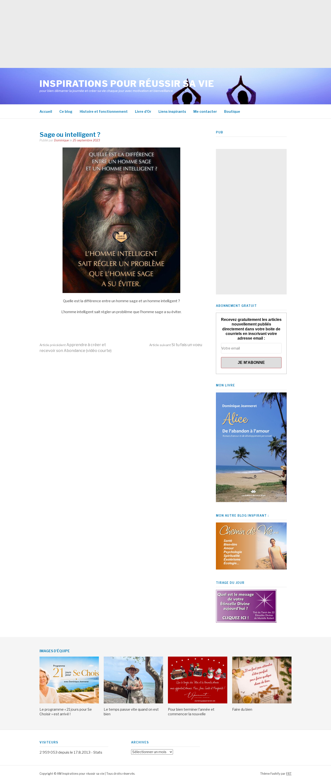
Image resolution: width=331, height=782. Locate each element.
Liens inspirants (172, 111)
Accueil (45, 111)
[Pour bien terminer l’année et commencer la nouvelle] (197, 702)
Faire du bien (242, 709)
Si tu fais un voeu (175, 344)
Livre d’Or (143, 111)
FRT (289, 773)
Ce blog (65, 111)
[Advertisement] (145, 34)
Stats (97, 752)
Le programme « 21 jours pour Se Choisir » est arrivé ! (65, 711)
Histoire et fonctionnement (104, 111)
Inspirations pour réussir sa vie (126, 83)
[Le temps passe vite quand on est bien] (133, 702)
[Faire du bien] (262, 702)
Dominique (61, 140)
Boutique (232, 111)
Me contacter (205, 111)
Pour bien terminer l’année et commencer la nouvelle (191, 711)
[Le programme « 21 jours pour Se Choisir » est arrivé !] (69, 702)
